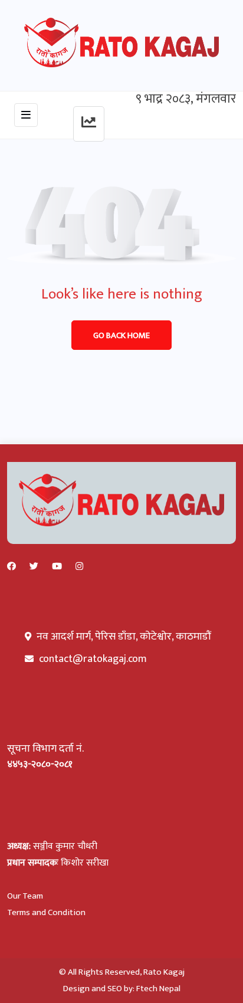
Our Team (25, 896)
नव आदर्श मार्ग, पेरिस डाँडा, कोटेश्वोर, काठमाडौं (122, 636)
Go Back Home (121, 335)
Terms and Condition (46, 912)
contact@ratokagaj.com (93, 659)
